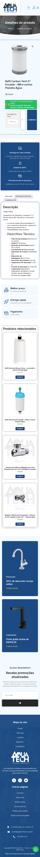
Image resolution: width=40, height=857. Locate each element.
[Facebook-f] (14, 780)
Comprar (32, 120)
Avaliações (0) (10, 200)
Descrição (9, 196)
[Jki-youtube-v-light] (26, 780)
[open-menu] (37, 8)
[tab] (8, 196)
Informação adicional (23, 196)
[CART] (28, 7)
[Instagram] (20, 780)
